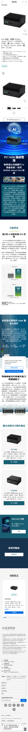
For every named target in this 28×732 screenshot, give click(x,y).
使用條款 (3, 720)
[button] (2, 1)
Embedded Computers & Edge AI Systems (16, 678)
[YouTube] (9, 705)
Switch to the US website (14, 371)
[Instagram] (5, 705)
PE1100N (4, 5)
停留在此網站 (14, 367)
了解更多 (14, 612)
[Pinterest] (14, 709)
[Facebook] (14, 705)
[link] (14, 1)
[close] (24, 358)
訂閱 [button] (23, 700)
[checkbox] (24, 34)
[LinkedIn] (22, 705)
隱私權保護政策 (10, 720)
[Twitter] (18, 705)
